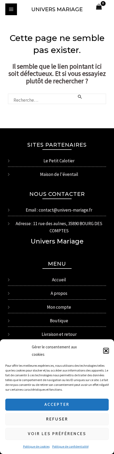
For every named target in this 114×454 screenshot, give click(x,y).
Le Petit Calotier (58, 161)
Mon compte (59, 307)
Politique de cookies (36, 446)
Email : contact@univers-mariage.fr (59, 210)
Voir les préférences (57, 433)
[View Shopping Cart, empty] (99, 7)
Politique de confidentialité (70, 446)
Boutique (59, 321)
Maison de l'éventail (59, 174)
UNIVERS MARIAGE (57, 9)
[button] (106, 350)
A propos (59, 293)
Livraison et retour (59, 334)
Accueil (59, 280)
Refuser (57, 419)
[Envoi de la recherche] (80, 97)
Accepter (57, 404)
